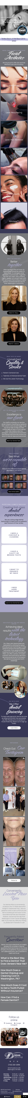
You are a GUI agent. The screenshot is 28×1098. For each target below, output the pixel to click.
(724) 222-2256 (14, 1065)
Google (18, 1023)
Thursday (7, 1079)
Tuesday (6, 1076)
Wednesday (8, 1077)
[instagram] (17, 1061)
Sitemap (18, 1089)
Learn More (14, 728)
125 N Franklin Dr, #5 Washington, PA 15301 (14, 1068)
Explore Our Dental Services (14, 603)
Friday (6, 1081)
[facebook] (13, 1061)
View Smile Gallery (14, 491)
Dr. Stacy (8, 251)
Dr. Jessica (19, 251)
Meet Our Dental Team (14, 440)
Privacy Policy (4, 1091)
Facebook (8, 1023)
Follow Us (14, 880)
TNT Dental (11, 1093)
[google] (10, 1061)
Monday (6, 1074)
